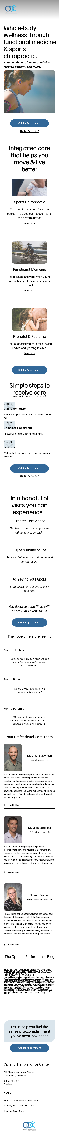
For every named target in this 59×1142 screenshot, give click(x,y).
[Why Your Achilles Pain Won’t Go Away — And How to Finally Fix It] (29, 966)
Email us (8, 1084)
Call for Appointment (29, 123)
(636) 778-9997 (11, 1081)
